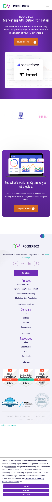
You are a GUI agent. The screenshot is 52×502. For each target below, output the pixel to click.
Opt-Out (26, 490)
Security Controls (26, 419)
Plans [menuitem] (26, 313)
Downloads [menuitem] (26, 356)
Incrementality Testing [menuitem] (26, 293)
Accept (26, 486)
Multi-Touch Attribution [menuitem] (26, 284)
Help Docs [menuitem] (26, 362)
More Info (26, 495)
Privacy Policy (40, 416)
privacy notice (10, 467)
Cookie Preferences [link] (8, 425)
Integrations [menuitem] (26, 327)
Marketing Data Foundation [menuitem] (26, 298)
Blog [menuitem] (26, 342)
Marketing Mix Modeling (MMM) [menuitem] (26, 289)
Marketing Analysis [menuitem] (26, 304)
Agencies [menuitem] (26, 333)
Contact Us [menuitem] (26, 322)
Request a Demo (23, 42)
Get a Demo (26, 273)
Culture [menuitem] (26, 318)
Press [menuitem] (26, 351)
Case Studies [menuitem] (26, 347)
